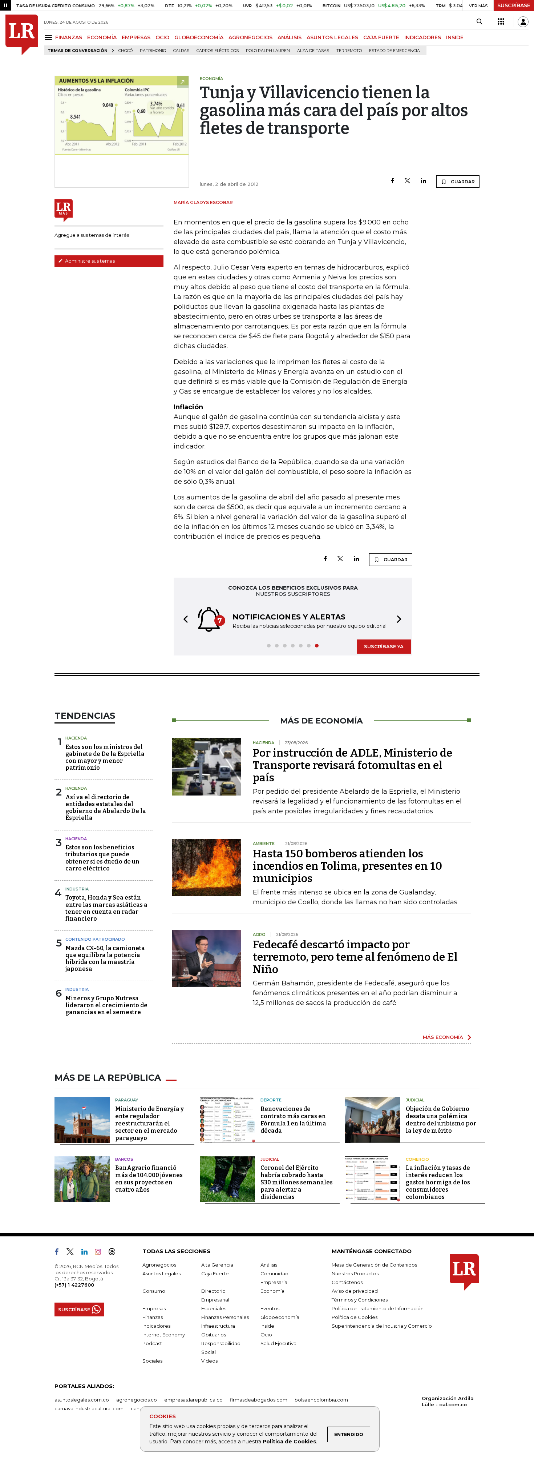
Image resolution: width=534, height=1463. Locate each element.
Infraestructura (218, 1326)
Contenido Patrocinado (95, 939)
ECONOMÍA (102, 37)
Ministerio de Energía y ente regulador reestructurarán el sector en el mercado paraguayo (149, 1123)
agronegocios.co (136, 1400)
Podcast (152, 1343)
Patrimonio (153, 50)
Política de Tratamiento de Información (378, 1308)
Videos (209, 1361)
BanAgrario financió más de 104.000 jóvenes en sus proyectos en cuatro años (149, 1178)
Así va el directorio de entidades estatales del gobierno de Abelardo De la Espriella (105, 808)
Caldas (181, 50)
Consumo (153, 1291)
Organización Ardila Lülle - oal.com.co (448, 1401)
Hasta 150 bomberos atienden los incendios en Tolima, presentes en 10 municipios (347, 866)
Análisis (268, 1265)
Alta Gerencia (217, 1265)
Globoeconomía (279, 1317)
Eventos (269, 1308)
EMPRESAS (136, 37)
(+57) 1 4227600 (74, 1285)
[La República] (21, 35)
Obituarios (213, 1335)
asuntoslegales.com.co (81, 1400)
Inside (267, 1326)
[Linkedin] (423, 181)
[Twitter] (407, 181)
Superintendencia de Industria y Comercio (382, 1326)
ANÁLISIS (290, 37)
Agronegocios (159, 1265)
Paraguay (126, 1100)
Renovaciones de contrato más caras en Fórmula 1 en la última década (293, 1119)
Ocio (266, 1335)
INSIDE (455, 37)
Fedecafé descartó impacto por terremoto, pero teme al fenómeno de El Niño (355, 957)
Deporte (271, 1100)
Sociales (152, 1361)
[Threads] (114, 1253)
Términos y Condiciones (360, 1300)
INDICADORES (422, 37)
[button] (183, 620)
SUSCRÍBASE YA (384, 646)
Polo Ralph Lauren (268, 50)
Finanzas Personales (225, 1317)
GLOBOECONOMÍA (198, 37)
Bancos (124, 1159)
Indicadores (156, 1326)
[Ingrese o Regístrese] (523, 21)
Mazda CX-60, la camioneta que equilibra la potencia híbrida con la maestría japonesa (105, 959)
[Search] (479, 21)
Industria (77, 889)
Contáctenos (347, 1282)
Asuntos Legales (161, 1273)
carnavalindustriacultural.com (89, 1408)
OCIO (162, 37)
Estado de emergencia (394, 50)
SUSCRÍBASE (513, 5)
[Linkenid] (87, 1253)
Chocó (125, 50)
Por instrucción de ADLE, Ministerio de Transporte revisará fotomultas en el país (352, 765)
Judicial (415, 1100)
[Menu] (49, 37)
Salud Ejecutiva (278, 1343)
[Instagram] (101, 1253)
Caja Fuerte (215, 1273)
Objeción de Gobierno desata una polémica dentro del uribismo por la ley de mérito (441, 1119)
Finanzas (152, 1317)
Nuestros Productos (355, 1273)
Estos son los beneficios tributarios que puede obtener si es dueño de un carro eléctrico (102, 858)
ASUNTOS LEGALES (332, 37)
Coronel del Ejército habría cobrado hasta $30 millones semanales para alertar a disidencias (296, 1182)
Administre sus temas (89, 261)
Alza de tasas (313, 50)
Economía (272, 1291)
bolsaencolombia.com (321, 1400)
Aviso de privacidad (355, 1291)
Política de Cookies (289, 1441)
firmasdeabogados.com (258, 1400)
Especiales (213, 1308)
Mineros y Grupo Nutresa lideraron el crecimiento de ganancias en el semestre (106, 1005)
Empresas (154, 1308)
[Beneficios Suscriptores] (500, 22)
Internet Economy (163, 1335)
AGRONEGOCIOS (250, 37)
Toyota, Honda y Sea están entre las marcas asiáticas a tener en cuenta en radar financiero (106, 908)
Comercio (417, 1159)
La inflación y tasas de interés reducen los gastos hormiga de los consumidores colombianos (438, 1182)
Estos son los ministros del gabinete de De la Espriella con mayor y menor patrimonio (105, 758)
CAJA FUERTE (381, 37)
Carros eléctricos (218, 50)
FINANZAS (68, 37)
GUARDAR (462, 181)
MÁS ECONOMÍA (443, 1037)
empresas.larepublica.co (193, 1400)
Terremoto (349, 50)
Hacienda (76, 738)
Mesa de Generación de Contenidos (374, 1265)
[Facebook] (392, 181)
